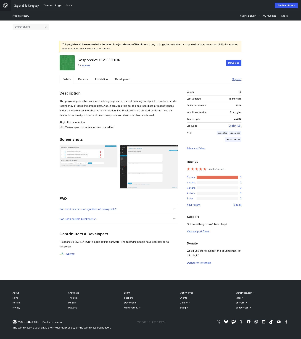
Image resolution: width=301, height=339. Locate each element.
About (16, 292)
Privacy (16, 307)
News (15, 297)
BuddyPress (243, 307)
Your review (193, 204)
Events (183, 297)
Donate (185, 302)
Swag (184, 307)
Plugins (72, 302)
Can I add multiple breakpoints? (78, 219)
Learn (127, 292)
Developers (130, 302)
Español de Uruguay (52, 322)
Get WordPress (286, 5)
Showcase (73, 292)
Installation (101, 79)
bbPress (241, 302)
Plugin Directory (21, 15)
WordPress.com (245, 292)
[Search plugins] (46, 27)
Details (67, 79)
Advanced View (196, 148)
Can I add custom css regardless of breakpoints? (88, 209)
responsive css (233, 139)
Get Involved (186, 292)
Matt (239, 297)
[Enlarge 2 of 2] (173, 149)
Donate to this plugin (199, 262)
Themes (72, 297)
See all (237, 204)
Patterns (72, 307)
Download (233, 63)
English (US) (235, 125)
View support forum (198, 231)
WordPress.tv (132, 307)
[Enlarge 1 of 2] (113, 149)
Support (236, 79)
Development (122, 79)
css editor (222, 133)
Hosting (17, 302)
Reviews (83, 79)
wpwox (86, 65)
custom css (235, 133)
